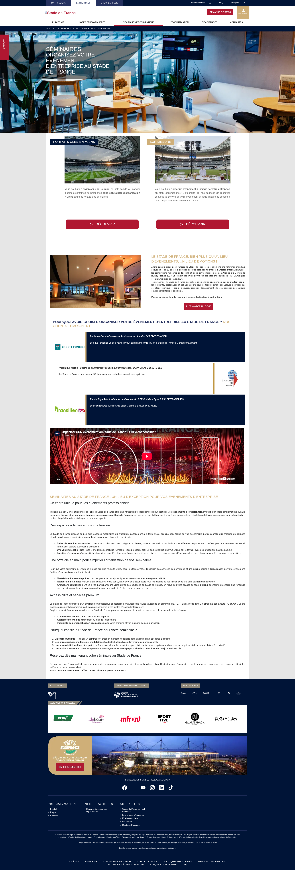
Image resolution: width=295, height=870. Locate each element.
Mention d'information (212, 861)
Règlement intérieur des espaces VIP (96, 810)
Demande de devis (220, 12)
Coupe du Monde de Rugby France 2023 (134, 810)
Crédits (74, 861)
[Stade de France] (65, 13)
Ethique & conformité (163, 864)
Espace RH (91, 861)
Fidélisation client (130, 818)
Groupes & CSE (109, 3)
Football (53, 809)
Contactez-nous (147, 861)
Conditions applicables (117, 861)
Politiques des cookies (178, 861)
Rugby (53, 812)
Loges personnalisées (92, 22)
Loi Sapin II (127, 822)
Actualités (236, 22)
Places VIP (58, 22)
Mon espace (242, 13)
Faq (185, 864)
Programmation (180, 22)
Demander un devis (200, 306)
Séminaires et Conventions (138, 22)
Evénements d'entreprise (133, 815)
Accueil (50, 28)
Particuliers (58, 3)
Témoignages (209, 22)
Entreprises (83, 3)
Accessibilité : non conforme (126, 864)
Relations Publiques (131, 825)
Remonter (286, 861)
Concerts (54, 816)
